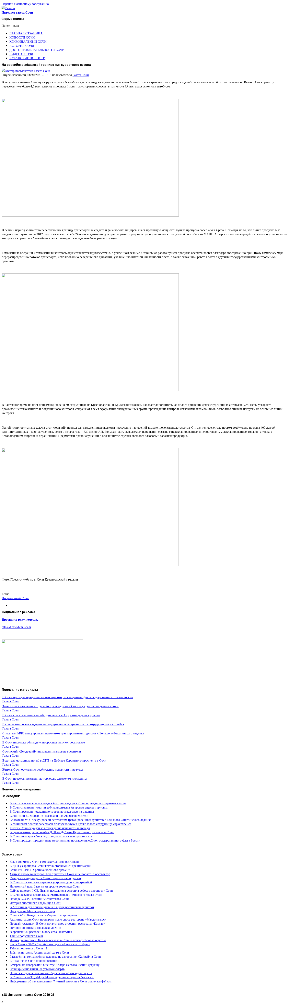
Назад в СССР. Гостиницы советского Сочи (39, 899)
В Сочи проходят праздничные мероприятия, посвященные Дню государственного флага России (67, 697)
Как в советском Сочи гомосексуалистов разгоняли (44, 861)
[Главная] (8, 8)
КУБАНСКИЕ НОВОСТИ (27, 58)
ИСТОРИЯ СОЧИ (21, 45)
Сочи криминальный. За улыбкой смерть (37, 969)
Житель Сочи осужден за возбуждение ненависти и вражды (42, 769)
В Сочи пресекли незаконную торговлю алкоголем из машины (44, 778)
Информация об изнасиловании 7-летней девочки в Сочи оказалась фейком (60, 981)
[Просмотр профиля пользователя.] (26, 71)
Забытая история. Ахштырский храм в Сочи (39, 952)
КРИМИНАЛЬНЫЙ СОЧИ (28, 41)
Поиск (6, 25)
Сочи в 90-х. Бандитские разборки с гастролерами (43, 915)
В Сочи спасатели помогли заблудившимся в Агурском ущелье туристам (51, 715)
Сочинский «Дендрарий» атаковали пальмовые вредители (41, 751)
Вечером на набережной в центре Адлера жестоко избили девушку (54, 965)
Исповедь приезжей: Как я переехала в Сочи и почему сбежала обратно (58, 940)
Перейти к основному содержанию (25, 4)
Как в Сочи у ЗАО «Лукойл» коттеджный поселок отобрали (50, 944)
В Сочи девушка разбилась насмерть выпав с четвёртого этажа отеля (56, 894)
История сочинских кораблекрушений (35, 927)
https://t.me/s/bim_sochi (16, 627)
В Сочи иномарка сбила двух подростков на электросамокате (43, 742)
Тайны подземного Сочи (26, 936)
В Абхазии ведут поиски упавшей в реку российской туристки (52, 907)
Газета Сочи (81, 75)
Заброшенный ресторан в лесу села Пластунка (41, 932)
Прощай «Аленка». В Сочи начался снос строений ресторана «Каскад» (57, 923)
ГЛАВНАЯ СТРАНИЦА (26, 33)
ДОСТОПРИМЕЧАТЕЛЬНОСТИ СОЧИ (36, 50)
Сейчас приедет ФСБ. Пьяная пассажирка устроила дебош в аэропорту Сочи (61, 890)
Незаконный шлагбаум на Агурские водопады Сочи (45, 886)
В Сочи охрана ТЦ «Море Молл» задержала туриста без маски (52, 977)
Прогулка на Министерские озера (32, 911)
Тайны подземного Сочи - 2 (28, 948)
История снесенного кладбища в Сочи (35, 903)
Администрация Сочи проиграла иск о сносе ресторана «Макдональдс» (58, 919)
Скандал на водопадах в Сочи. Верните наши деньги (45, 878)
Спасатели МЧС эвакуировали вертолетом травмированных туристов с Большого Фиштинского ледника (73, 733)
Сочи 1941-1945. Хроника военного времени (40, 870)
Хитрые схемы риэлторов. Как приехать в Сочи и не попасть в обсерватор (60, 874)
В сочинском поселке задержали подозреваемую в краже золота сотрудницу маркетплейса (63, 724)
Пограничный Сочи (15, 598)
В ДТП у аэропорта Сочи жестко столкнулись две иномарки (50, 866)
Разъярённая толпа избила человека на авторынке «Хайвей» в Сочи (55, 956)
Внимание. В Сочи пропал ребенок (33, 960)
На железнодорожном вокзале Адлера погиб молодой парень (51, 973)
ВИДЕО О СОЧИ (21, 54)
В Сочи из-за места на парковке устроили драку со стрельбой (51, 882)
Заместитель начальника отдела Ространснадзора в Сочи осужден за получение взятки (60, 706)
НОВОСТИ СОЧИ (22, 37)
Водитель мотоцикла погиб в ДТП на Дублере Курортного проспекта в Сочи (54, 760)
